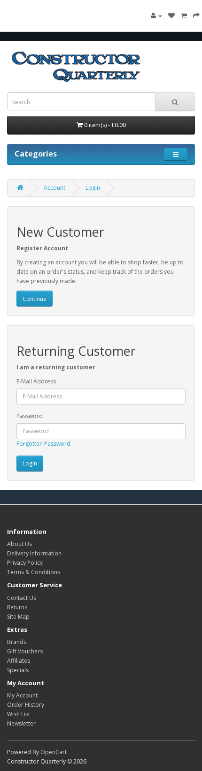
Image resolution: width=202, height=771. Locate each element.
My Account (22, 695)
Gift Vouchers (25, 651)
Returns (17, 607)
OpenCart (53, 752)
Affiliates (18, 661)
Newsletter (21, 723)
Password (29, 416)
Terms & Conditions (33, 572)
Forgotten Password (43, 444)
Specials (18, 670)
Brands (16, 642)
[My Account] (156, 16)
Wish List (18, 714)
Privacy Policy (25, 563)
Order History (25, 705)
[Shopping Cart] (184, 16)
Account (54, 188)
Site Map (18, 617)
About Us (19, 544)
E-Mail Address (36, 381)
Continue (35, 299)
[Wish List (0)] (171, 16)
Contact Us (21, 598)
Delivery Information (34, 553)
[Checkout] (196, 16)
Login (92, 188)
